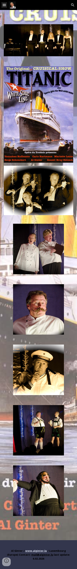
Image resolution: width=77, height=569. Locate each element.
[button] (4, 5)
